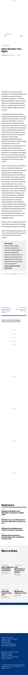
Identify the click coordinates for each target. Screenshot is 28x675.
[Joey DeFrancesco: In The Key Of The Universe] (20, 558)
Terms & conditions (7, 655)
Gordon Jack (17, 595)
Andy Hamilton (5, 596)
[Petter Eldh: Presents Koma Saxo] (8, 583)
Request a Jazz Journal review (10, 652)
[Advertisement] (14, 16)
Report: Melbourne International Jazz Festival (8, 569)
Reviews (3, 509)
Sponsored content (7, 653)
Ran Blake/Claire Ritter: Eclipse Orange (6, 310)
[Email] (10, 325)
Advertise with (9, 639)
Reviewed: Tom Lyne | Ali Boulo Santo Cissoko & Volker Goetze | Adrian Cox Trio (13, 521)
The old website (10, 657)
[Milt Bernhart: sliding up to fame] (20, 583)
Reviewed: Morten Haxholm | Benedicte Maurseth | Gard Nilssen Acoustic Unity (13, 537)
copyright (4, 666)
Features (16, 589)
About (7, 637)
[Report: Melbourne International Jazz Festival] (8, 558)
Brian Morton (11, 55)
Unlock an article (6, 658)
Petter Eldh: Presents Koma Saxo (7, 593)
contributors (9, 644)
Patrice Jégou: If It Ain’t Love (20, 310)
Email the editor (6, 641)
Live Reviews (5, 565)
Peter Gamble (17, 574)
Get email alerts (6, 642)
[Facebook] (6, 325)
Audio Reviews (5, 45)
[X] (3, 325)
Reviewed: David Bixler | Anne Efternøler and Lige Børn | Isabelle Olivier (13, 513)
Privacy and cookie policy (9, 645)
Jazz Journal (5, 572)
